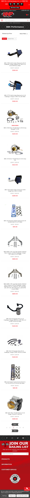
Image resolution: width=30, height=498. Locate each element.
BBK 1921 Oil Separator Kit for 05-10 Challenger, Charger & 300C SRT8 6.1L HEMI (15, 351)
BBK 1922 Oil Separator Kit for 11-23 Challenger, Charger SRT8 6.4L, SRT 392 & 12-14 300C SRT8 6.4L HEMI (15, 320)
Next (15, 430)
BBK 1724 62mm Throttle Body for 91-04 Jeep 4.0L (15, 159)
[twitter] (18, 438)
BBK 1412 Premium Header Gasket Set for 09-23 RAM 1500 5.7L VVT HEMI (15, 221)
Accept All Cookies (23, 495)
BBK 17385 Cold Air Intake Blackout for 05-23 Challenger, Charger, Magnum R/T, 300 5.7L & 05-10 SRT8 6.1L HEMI (15, 64)
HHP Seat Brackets (12, 1)
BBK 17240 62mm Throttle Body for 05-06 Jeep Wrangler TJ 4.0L (15, 128)
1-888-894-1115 (25, 10)
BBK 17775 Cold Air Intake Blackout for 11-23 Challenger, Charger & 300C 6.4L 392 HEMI (15, 96)
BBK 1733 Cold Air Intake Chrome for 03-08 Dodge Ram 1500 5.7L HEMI (15, 190)
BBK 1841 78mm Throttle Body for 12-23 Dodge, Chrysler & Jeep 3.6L (15, 413)
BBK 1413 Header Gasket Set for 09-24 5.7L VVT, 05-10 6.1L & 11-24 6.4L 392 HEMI (15, 382)
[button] (15, 34)
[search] (27, 20)
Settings (4, 495)
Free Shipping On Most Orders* (8, 10)
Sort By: (4, 38)
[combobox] (17, 20)
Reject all (12, 495)
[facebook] (7, 438)
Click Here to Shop (15, 7)
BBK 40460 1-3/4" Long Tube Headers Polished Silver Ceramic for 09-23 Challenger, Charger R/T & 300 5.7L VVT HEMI (15, 253)
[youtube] (23, 438)
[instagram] (12, 438)
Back (15, 424)
